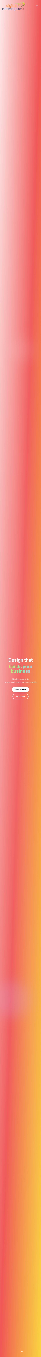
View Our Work (20, 689)
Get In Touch (20, 696)
